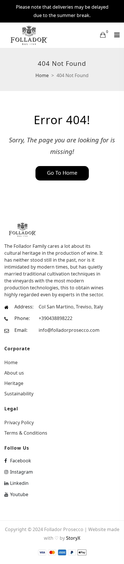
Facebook (20, 460)
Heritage (13, 383)
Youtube (19, 494)
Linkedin (19, 483)
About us (14, 373)
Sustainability (18, 393)
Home (42, 75)
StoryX (73, 538)
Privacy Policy (19, 422)
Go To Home (62, 172)
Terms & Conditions (25, 432)
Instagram (21, 472)
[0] (103, 35)
